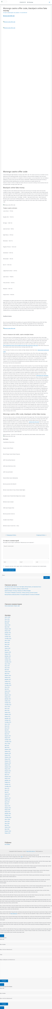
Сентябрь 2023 (8, 685)
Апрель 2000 (7, 827)
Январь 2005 (7, 809)
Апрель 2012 (7, 772)
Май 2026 (7, 622)
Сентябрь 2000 (8, 817)
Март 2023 (7, 692)
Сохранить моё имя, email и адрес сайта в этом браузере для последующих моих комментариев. (25, 566)
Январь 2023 (7, 696)
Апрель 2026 (7, 624)
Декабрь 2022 (8, 698)
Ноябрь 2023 (7, 681)
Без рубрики (16, 12)
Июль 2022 (7, 708)
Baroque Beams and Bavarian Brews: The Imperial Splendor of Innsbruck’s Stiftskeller (22, 594)
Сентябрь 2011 (8, 786)
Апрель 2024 (7, 671)
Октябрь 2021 (8, 720)
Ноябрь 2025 (7, 634)
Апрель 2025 (7, 648)
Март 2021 (7, 733)
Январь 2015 (7, 768)
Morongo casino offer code (9, 15)
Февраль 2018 (8, 757)
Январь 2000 (7, 833)
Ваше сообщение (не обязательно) (7, 959)
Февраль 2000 (8, 831)
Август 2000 (7, 819)
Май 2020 (7, 745)
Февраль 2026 (8, 628)
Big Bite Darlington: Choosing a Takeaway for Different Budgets (18, 590)
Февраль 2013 (8, 770)
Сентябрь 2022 (8, 704)
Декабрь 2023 (8, 679)
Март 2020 (7, 747)
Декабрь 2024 (8, 656)
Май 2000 (7, 825)
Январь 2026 (7, 630)
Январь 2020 (7, 751)
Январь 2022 (7, 716)
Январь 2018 (7, 759)
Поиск (3, 575)
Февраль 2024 (8, 675)
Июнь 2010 (7, 801)
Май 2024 (7, 669)
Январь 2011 (7, 799)
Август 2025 (7, 640)
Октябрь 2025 (8, 636)
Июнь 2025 (7, 644)
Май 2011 (7, 792)
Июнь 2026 (7, 621)
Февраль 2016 (8, 763)
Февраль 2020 (8, 749)
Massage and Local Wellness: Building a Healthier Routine (16, 588)
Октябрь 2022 (8, 702)
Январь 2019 (7, 755)
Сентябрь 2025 (8, 638)
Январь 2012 (7, 778)
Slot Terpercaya (14, 913)
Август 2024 (7, 663)
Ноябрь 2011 (7, 782)
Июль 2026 (7, 619)
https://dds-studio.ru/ (30, 851)
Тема (1, 954)
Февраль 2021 (8, 735)
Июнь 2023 (7, 687)
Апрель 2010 (7, 805)
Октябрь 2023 (8, 683)
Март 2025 (7, 650)
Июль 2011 (7, 788)
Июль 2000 (7, 821)
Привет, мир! (17, 605)
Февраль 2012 (8, 776)
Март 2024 (7, 673)
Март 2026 (7, 626)
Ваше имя (2, 939)
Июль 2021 (7, 726)
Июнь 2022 (7, 710)
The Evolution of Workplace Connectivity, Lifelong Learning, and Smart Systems (21, 592)
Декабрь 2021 (8, 718)
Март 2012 (7, 774)
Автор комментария (9, 605)
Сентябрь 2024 (8, 661)
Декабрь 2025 (8, 632)
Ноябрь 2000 (7, 815)
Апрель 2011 (7, 794)
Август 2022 (7, 706)
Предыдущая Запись (11, 535)
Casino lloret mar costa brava (42, 375)
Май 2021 (7, 729)
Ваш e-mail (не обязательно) (6, 949)
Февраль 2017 (8, 761)
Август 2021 (7, 724)
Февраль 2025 (8, 652)
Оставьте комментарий (8, 12)
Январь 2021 (7, 737)
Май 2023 (7, 689)
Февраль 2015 (8, 766)
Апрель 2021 (7, 731)
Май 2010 (7, 803)
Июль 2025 (7, 642)
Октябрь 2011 (7, 784)
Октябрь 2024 (8, 659)
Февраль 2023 (8, 694)
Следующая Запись (41, 535)
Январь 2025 (7, 654)
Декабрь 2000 (8, 813)
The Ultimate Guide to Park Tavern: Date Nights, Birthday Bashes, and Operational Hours (23, 586)
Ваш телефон (3, 944)
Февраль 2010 (8, 807)
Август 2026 (7, 617)
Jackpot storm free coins (34, 421)
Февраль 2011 (8, 798)
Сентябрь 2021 (8, 722)
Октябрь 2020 (8, 739)
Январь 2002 (7, 811)
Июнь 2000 (7, 823)
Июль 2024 (7, 665)
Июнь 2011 (7, 790)
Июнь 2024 (7, 667)
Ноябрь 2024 (7, 657)
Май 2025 (7, 646)
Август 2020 (7, 743)
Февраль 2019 (8, 753)
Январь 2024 (7, 677)
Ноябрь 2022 (7, 700)
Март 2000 (7, 829)
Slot (22, 856)
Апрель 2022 (7, 712)
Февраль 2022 (8, 714)
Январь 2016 (7, 764)
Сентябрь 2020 (8, 741)
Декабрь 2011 (7, 780)
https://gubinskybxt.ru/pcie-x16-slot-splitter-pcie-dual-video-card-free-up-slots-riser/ (20, 345)
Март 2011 (7, 796)
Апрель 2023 (7, 691)
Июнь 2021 (7, 727)
